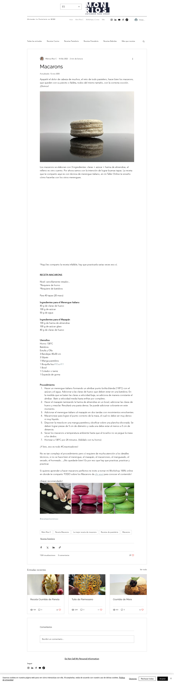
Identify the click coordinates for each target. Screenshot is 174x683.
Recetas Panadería (91, 41)
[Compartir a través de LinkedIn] (53, 513)
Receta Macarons (62, 498)
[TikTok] (127, 19)
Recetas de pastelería (109, 498)
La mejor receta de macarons (85, 498)
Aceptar (162, 678)
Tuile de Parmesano (82, 565)
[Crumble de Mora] (128, 550)
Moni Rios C (46, 498)
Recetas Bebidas (110, 41)
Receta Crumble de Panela (44, 565)
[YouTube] (119, 19)
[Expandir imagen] (55, 464)
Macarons (126, 498)
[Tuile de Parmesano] (87, 550)
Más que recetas (128, 41)
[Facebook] (123, 19)
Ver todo (143, 535)
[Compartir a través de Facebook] (41, 513)
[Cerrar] (170, 678)
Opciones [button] (133, 678)
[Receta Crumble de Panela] (45, 550)
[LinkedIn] (115, 19)
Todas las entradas (34, 41)
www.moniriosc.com (37, 642)
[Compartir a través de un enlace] (60, 513)
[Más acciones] (132, 58)
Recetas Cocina (53, 41)
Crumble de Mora (122, 565)
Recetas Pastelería (71, 41)
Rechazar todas (147, 678)
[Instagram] (111, 19)
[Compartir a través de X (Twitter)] (47, 513)
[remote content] (87, 204)
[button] (143, 41)
